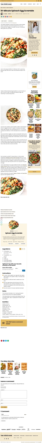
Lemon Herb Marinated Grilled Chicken (30, 106)
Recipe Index (22, 435)
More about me (34, 52)
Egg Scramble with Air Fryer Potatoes (8, 211)
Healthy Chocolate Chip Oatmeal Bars (38, 136)
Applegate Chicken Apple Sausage (12, 157)
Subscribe (34, 171)
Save (24, 270)
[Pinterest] (39, 1)
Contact (18, 437)
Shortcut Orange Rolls (24, 372)
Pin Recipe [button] (17, 243)
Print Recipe (11, 243)
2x (22, 248)
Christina (5, 13)
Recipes (4, 7)
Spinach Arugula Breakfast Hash (7, 217)
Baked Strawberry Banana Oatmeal (17, 373)
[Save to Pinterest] (1, 341)
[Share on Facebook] (3, 341)
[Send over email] (8, 341)
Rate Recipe (23, 243)
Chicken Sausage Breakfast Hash (7, 213)
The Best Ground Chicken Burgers (31, 136)
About (15, 437)
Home (2, 7)
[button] (8, 13)
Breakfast (11, 7)
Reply (25, 414)
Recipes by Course (29, 435)
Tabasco (15, 173)
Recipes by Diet (35, 435)
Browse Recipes (16, 435)
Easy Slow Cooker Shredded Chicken (31, 121)
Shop (21, 437)
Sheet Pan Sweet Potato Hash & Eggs (8, 215)
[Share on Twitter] (6, 341)
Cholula (18, 173)
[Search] (40, 4)
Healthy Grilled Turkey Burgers (38, 106)
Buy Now (34, 86)
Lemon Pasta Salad (38, 120)
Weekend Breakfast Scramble (6, 209)
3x (24, 248)
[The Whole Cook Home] (6, 4)
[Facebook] (40, 1)
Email (16, 268)
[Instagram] (37, 1)
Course (7, 7)
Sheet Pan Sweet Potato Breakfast (10, 373)
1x (20, 248)
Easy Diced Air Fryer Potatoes (3, 372)
